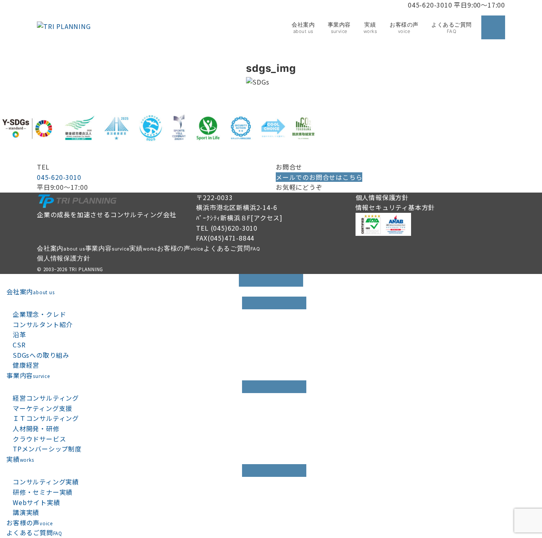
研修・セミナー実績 (43, 492)
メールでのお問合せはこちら (319, 177)
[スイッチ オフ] (493, 27)
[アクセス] (267, 217)
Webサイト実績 (36, 502)
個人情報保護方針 (382, 197)
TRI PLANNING (86, 269)
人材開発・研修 (36, 428)
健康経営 (26, 365)
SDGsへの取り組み (41, 355)
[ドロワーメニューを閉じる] (271, 280)
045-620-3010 (59, 177)
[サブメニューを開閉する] (274, 303)
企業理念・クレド (39, 314)
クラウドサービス (39, 439)
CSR (19, 344)
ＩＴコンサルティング (46, 418)
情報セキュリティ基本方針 (395, 207)
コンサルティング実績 (46, 481)
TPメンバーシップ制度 (47, 448)
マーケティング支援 (42, 408)
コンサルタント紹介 (43, 324)
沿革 (19, 334)
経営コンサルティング (46, 398)
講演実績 (26, 512)
